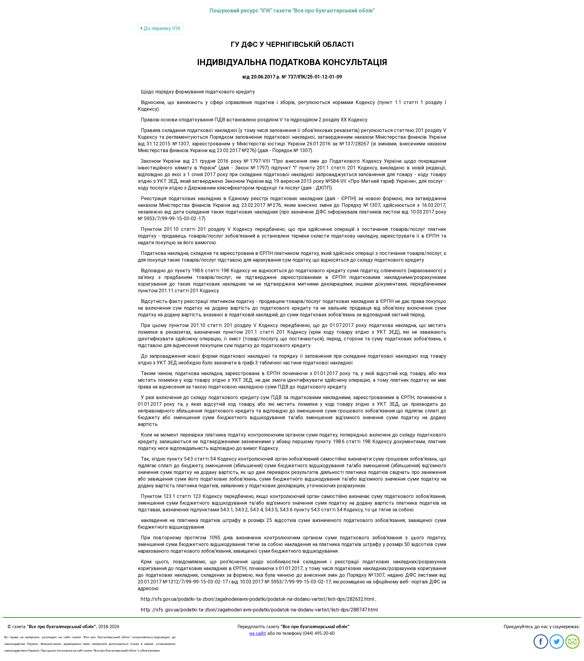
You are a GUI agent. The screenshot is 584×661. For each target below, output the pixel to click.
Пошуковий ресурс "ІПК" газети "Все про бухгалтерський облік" (292, 10)
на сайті (257, 633)
